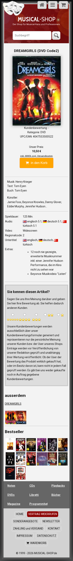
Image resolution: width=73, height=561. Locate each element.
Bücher (56, 494)
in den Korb (38, 163)
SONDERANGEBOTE (25, 521)
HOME (20, 514)
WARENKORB (38, 543)
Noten (11, 485)
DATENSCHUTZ (46, 535)
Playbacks (58, 485)
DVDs (11, 494)
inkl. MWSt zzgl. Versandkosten (36, 156)
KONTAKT (54, 528)
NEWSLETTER (51, 521)
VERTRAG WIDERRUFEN (42, 514)
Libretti (34, 494)
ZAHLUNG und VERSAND (28, 528)
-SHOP (36, 19)
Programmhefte (38, 503)
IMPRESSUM (24, 535)
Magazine (13, 503)
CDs (32, 485)
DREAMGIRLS (13, 403)
